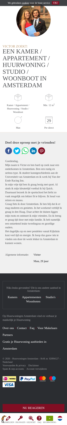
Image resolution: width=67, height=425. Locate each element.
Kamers (12, 297)
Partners (8, 335)
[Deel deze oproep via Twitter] (16, 150)
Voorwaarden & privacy (14, 365)
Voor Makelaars (47, 328)
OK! (55, 2)
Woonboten (33, 301)
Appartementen (31, 297)
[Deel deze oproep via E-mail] (41, 150)
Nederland (8, 362)
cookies (25, 3)
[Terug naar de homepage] (3, 420)
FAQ (39, 422)
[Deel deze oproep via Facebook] (8, 150)
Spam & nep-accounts (13, 369)
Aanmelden (8, 422)
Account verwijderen (36, 369)
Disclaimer (33, 365)
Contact (22, 328)
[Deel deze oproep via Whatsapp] (25, 150)
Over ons (8, 328)
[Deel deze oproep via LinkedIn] (33, 150)
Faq (32, 328)
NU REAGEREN (33, 408)
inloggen (20, 422)
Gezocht (31, 422)
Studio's (50, 297)
